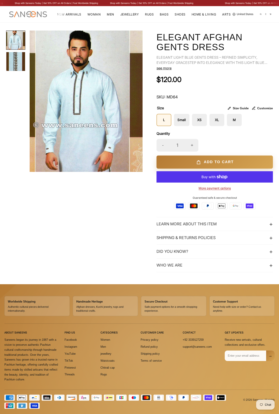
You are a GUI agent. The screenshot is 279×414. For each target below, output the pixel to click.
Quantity (163, 133)
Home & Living (204, 14)
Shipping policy (150, 353)
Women (105, 339)
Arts (226, 14)
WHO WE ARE (169, 265)
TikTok (69, 360)
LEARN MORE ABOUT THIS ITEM (187, 224)
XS (199, 120)
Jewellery (129, 14)
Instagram (71, 346)
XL (217, 120)
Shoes (180, 14)
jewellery (105, 353)
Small (181, 120)
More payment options (215, 188)
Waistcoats (107, 360)
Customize (265, 108)
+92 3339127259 (193, 339)
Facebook (71, 339)
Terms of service (151, 360)
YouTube (70, 353)
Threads (70, 374)
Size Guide (241, 108)
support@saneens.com (197, 346)
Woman (94, 14)
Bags (164, 14)
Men (110, 14)
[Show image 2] (15, 61)
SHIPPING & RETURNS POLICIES (186, 237)
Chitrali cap (107, 367)
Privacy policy (149, 339)
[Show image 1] (15, 40)
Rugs (149, 14)
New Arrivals (69, 14)
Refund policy (149, 346)
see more (164, 68)
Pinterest (70, 367)
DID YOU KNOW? (172, 251)
